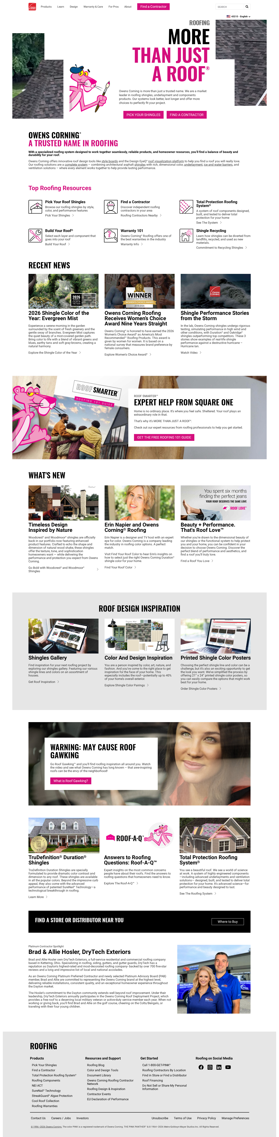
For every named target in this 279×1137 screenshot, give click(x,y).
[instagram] (210, 1067)
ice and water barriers (218, 164)
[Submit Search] (247, 6)
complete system (76, 164)
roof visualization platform (166, 161)
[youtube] (228, 1067)
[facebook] (201, 1067)
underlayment (193, 164)
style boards (110, 161)
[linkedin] (218, 1067)
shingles (140, 164)
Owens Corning (32, 6)
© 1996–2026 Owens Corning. (46, 1126)
